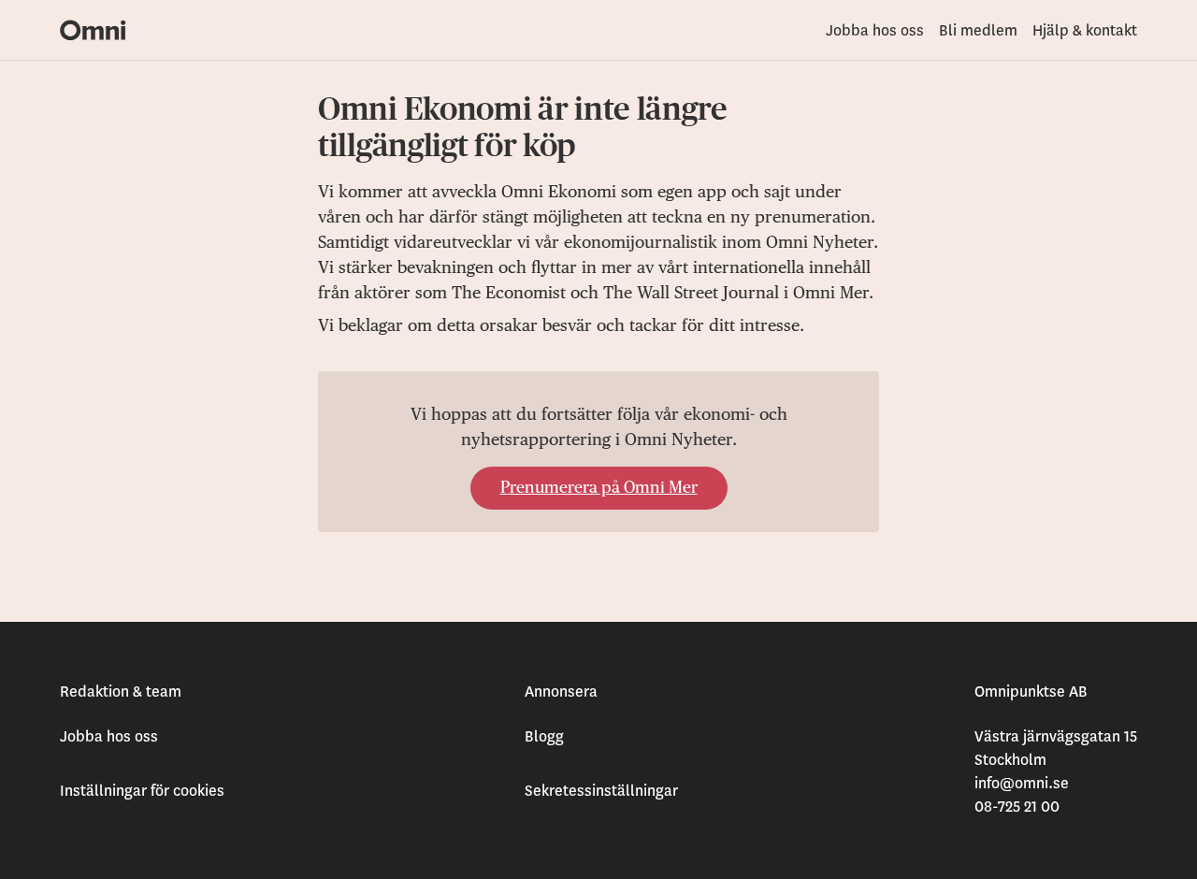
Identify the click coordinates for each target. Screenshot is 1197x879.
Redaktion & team (120, 692)
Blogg (544, 737)
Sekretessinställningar (601, 791)
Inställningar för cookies (142, 791)
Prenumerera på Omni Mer (599, 488)
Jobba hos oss (875, 31)
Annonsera (561, 692)
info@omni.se (1021, 783)
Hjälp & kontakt (1084, 31)
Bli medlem (978, 31)
